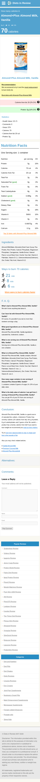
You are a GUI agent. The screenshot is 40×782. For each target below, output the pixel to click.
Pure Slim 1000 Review (12, 592)
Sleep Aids (8, 719)
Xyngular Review (10, 630)
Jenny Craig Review (11, 563)
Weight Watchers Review (13, 587)
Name (3, 513)
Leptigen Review (10, 606)
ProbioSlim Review (11, 650)
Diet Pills (7, 666)
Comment (4, 488)
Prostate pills (8, 715)
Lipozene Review (10, 645)
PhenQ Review (9, 582)
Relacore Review (10, 640)
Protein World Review (12, 568)
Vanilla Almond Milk (9, 446)
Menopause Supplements (13, 705)
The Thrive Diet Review (12, 616)
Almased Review (10, 626)
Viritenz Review (9, 553)
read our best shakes (30, 427)
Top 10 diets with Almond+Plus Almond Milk (20, 234)
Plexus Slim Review (11, 621)
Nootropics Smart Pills (12, 695)
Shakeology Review (11, 548)
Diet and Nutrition (10, 661)
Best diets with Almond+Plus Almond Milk (17, 95)
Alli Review (8, 597)
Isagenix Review (10, 558)
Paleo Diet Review (10, 573)
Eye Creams (8, 686)
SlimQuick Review (10, 635)
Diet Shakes (8, 671)
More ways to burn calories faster (20, 292)
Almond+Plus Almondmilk (11, 451)
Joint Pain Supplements (12, 690)
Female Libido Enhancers (13, 710)
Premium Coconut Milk (10, 448)
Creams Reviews (10, 681)
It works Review (9, 611)
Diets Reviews (9, 676)
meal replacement (31, 87)
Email (3, 520)
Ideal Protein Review (11, 577)
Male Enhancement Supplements (16, 700)
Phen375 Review (10, 602)
